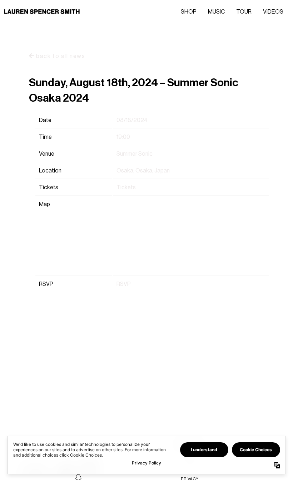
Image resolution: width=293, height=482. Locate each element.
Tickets (126, 187)
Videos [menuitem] (273, 11)
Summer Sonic (134, 153)
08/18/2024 (131, 120)
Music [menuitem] (216, 11)
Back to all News (59, 56)
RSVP (123, 284)
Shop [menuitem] (189, 11)
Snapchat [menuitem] (78, 477)
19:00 (123, 136)
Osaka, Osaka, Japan (143, 170)
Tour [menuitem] (244, 11)
